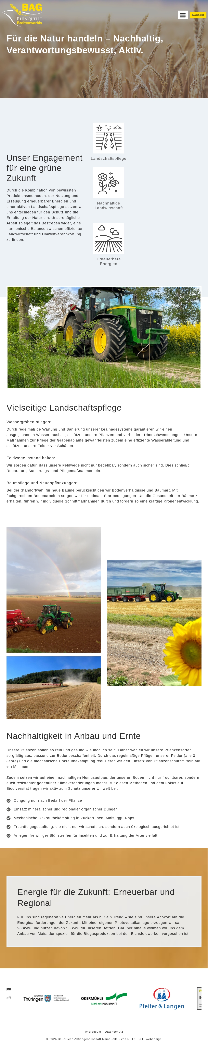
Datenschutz (114, 1031)
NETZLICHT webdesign (144, 1039)
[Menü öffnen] (183, 15)
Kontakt (198, 14)
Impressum (93, 1031)
